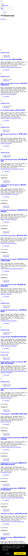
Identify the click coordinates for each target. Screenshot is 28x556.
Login (2, 8)
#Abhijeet (7, 94)
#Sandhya (3, 67)
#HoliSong (19, 118)
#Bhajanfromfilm (20, 497)
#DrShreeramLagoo (9, 67)
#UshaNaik (14, 169)
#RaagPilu (14, 320)
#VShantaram (18, 67)
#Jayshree (9, 472)
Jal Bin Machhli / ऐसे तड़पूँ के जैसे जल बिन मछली (13, 336)
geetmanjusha (5, 5)
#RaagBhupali (20, 268)
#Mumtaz (7, 268)
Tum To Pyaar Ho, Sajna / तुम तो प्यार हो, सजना (14, 235)
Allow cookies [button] (20, 553)
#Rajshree (3, 219)
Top (5, 19)
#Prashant (7, 243)
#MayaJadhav (8, 169)
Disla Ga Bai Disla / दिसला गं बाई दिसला (11, 59)
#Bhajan (14, 497)
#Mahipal (7, 118)
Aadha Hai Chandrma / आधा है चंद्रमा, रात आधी (14, 513)
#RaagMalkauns (20, 521)
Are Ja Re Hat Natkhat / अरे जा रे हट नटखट (13, 110)
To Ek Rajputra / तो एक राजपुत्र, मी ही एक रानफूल (14, 414)
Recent (2, 19)
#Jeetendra (7, 219)
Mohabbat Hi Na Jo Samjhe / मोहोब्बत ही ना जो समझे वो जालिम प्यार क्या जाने (13, 463)
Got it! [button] (7, 553)
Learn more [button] (5, 549)
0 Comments (6, 69)
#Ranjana (3, 194)
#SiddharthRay (8, 194)
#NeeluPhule (18, 371)
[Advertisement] (14, 34)
